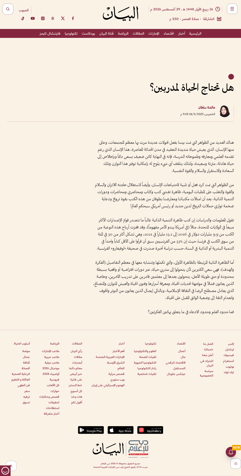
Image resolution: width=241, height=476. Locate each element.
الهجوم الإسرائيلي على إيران (108, 385)
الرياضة (123, 33)
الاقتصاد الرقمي (175, 362)
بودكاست (88, 33)
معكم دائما (75, 368)
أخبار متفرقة (51, 413)
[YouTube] (32, 18)
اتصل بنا (208, 343)
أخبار (181, 33)
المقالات (138, 33)
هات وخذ (76, 396)
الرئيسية (195, 33)
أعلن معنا (207, 355)
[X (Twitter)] (63, 18)
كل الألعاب (53, 385)
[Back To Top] (235, 463)
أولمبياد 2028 (51, 374)
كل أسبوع (76, 391)
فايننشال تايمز (50, 33)
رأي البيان (76, 351)
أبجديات (77, 362)
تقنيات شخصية (146, 374)
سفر (27, 391)
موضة (26, 351)
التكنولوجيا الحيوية (145, 362)
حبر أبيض (76, 374)
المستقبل (179, 368)
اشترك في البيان (206, 363)
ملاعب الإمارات (50, 351)
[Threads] (52, 18)
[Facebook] (73, 18)
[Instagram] (43, 18)
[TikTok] (22, 18)
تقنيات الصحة (147, 357)
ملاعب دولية (52, 362)
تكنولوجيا (71, 33)
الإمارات (154, 33)
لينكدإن (229, 349)
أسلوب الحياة (22, 343)
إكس (231, 343)
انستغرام (228, 361)
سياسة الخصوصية (206, 373)
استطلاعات (52, 408)
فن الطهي (24, 385)
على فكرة (76, 379)
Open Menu (232, 9)
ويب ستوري (117, 379)
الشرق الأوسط (116, 362)
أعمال (181, 351)
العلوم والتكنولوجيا (145, 351)
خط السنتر (75, 385)
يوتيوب (230, 366)
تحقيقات (53, 402)
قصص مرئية (116, 374)
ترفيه (26, 396)
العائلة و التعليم (21, 379)
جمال (26, 357)
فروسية (54, 379)
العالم (121, 368)
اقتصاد (169, 33)
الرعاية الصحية (21, 374)
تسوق (26, 402)
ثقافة (26, 362)
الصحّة (26, 368)
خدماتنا (208, 349)
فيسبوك (229, 355)
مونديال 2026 (50, 368)
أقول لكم (76, 402)
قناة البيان (106, 33)
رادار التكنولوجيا (146, 368)
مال (183, 357)
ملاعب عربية (51, 357)
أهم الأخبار (118, 351)
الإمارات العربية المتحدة (110, 357)
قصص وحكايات (49, 396)
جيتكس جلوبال (176, 374)
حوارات (55, 391)
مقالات (78, 357)
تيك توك (229, 372)
